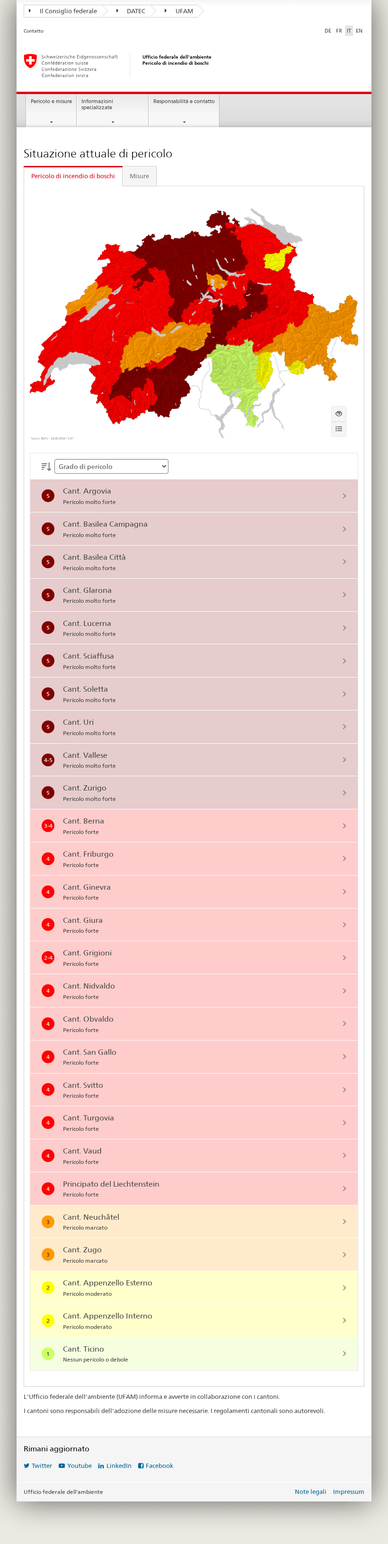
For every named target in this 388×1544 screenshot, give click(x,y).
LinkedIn (119, 1465)
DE (328, 30)
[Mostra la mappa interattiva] (338, 413)
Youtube (79, 1465)
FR (339, 30)
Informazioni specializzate (97, 104)
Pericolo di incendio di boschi (73, 176)
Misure (139, 176)
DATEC (135, 11)
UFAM (183, 11)
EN (359, 30)
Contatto (34, 31)
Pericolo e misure (51, 101)
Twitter (42, 1465)
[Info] (338, 429)
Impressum (348, 1491)
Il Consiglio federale (67, 11)
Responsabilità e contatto (184, 101)
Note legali (310, 1491)
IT (349, 30)
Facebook (159, 1465)
